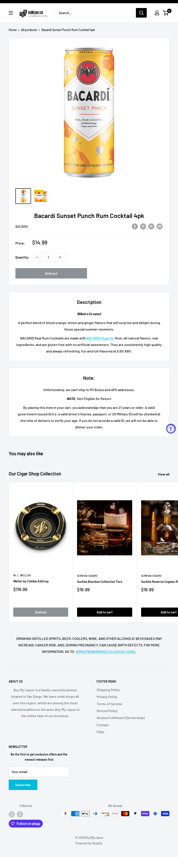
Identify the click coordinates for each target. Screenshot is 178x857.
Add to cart (105, 612)
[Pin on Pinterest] (143, 226)
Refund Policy (107, 711)
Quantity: (22, 257)
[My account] (157, 12)
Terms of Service (109, 704)
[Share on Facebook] (135, 226)
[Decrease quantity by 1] (36, 257)
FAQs (100, 732)
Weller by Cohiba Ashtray (31, 581)
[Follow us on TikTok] (20, 814)
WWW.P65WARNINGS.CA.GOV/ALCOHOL (106, 651)
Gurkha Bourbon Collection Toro (99, 581)
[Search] (141, 13)
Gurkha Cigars (87, 575)
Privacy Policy (107, 697)
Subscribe (23, 785)
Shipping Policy (108, 690)
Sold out (51, 273)
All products (29, 30)
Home (13, 30)
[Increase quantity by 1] (59, 257)
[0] (165, 12)
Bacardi (21, 226)
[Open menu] (11, 13)
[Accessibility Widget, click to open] (171, 428)
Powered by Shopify (89, 843)
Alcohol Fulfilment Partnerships (121, 718)
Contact (103, 725)
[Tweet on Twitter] (151, 226)
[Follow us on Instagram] (12, 814)
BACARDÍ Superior (100, 338)
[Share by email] (160, 226)
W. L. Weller (22, 575)
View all (164, 474)
